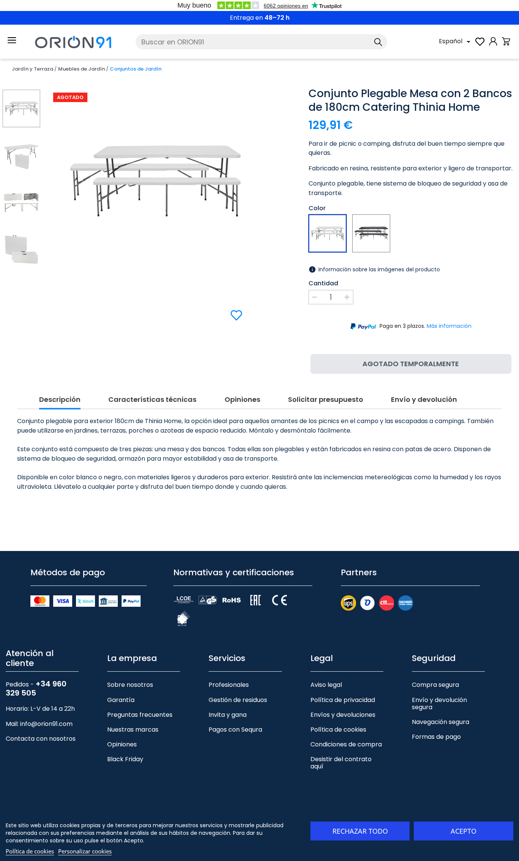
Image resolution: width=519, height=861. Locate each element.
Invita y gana (228, 714)
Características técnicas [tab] (152, 399)
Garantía (120, 700)
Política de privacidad (342, 700)
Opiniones (122, 744)
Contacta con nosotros (41, 738)
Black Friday (125, 759)
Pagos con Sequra (235, 729)
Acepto (463, 831)
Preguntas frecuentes (139, 714)
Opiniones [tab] (242, 399)
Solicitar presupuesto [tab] (325, 399)
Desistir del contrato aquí (341, 763)
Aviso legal (326, 684)
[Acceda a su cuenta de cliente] (493, 45)
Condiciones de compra (346, 744)
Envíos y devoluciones (342, 714)
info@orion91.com (46, 723)
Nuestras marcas (132, 729)
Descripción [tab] (60, 399)
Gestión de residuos (238, 700)
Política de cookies (338, 729)
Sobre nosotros (130, 684)
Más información (449, 326)
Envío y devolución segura (439, 703)
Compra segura (435, 684)
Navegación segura (440, 722)
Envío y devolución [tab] (424, 399)
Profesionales (229, 684)
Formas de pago (436, 736)
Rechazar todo (360, 831)
